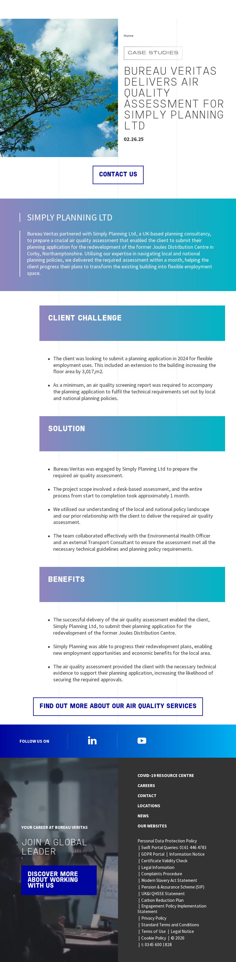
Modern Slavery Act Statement (169, 880)
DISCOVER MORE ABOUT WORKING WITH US (53, 880)
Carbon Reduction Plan (162, 900)
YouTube (142, 740)
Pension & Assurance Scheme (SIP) (172, 887)
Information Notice (187, 854)
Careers (146, 785)
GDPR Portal (152, 854)
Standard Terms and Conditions (170, 924)
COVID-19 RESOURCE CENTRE (166, 775)
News (143, 815)
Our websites (152, 826)
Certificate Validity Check (164, 860)
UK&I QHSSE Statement (163, 893)
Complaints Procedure (161, 873)
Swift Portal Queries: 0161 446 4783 (174, 847)
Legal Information (157, 867)
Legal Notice (182, 931)
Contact (147, 795)
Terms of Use (153, 931)
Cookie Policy (153, 938)
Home (128, 35)
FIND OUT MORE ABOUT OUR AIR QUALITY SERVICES (118, 706)
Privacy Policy (153, 918)
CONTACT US (118, 175)
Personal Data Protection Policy (167, 841)
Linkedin (92, 740)
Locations (149, 805)
